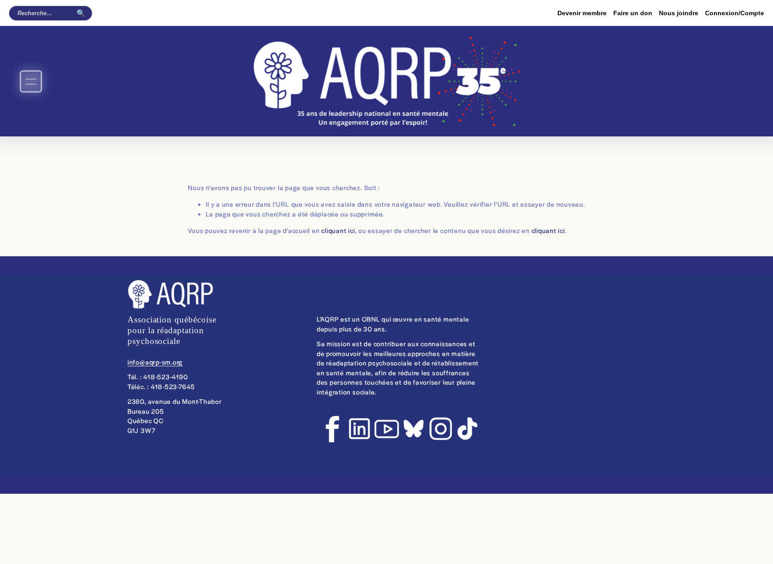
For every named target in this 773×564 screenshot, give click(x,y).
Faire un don (632, 13)
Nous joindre (678, 13)
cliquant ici (338, 230)
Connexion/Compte (734, 13)
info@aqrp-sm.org (155, 361)
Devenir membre (582, 13)
